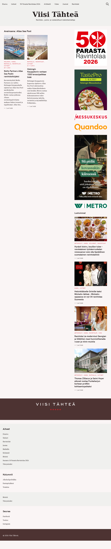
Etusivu (4, 4)
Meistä (5, 457)
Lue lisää (9, 108)
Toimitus (6, 487)
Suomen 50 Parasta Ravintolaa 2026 (16, 460)
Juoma (5, 445)
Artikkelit (47, 4)
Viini (100, 333)
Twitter (5, 520)
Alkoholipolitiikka (9, 480)
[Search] (106, 4)
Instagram (6, 524)
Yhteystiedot (7, 464)
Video (57, 4)
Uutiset (13, 4)
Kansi (14, 61)
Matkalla (7, 64)
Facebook (6, 516)
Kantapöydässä (8, 483)
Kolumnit (92, 243)
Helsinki (7, 61)
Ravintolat (75, 4)
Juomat (65, 4)
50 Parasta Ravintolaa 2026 (30, 4)
